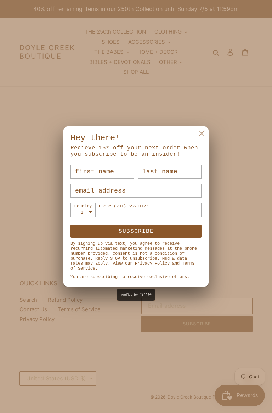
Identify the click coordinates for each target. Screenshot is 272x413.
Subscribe (136, 231)
